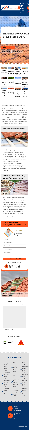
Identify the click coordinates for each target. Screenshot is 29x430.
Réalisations (7, 47)
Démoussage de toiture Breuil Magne (6, 375)
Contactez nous (17, 51)
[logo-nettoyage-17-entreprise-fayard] (8, 7)
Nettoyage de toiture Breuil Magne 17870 (24, 392)
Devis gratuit (6, 51)
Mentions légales (23, 426)
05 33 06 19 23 (22, 5)
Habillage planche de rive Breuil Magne (6, 367)
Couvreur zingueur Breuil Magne (24, 383)
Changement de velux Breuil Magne (24, 369)
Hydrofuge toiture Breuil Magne (6, 391)
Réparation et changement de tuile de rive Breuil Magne (15, 368)
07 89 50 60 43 (22, 10)
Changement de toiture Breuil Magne (6, 383)
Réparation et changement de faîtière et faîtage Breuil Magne (15, 382)
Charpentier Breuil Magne (24, 376)
